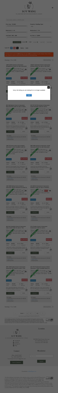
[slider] (6, 26)
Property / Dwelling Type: (36, 24)
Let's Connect (16, 362)
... (33, 313)
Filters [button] (48, 42)
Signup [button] (22, 48)
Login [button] (27, 48)
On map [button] (35, 42)
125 (37, 313)
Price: (11, 24)
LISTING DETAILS (10, 131)
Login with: (7, 47)
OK (29, 95)
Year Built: (11, 35)
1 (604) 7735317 (10, 138)
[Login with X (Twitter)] (17, 48)
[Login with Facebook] (11, 48)
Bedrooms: (10, 30)
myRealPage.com (32, 371)
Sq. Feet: (35, 35)
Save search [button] (16, 42)
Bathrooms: (35, 30)
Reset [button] (41, 42)
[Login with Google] (14, 48)
